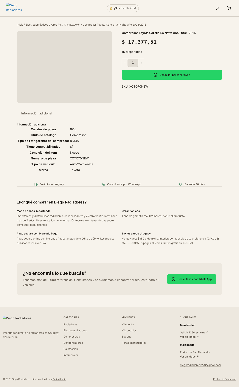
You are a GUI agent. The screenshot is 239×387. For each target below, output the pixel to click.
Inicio (20, 24)
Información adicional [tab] (36, 113)
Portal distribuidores (134, 342)
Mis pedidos (129, 330)
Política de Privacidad (224, 379)
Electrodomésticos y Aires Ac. (44, 24)
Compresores (71, 336)
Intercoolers (70, 355)
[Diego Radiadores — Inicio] (19, 8)
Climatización (72, 24)
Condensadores (73, 342)
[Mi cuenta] (218, 8)
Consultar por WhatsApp (175, 74)
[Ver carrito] (229, 8)
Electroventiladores (75, 330)
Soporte (126, 336)
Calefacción (70, 348)
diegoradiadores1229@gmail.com (200, 364)
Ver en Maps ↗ (189, 336)
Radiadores (70, 324)
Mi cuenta (128, 324)
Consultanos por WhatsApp (195, 279)
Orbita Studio (59, 379)
